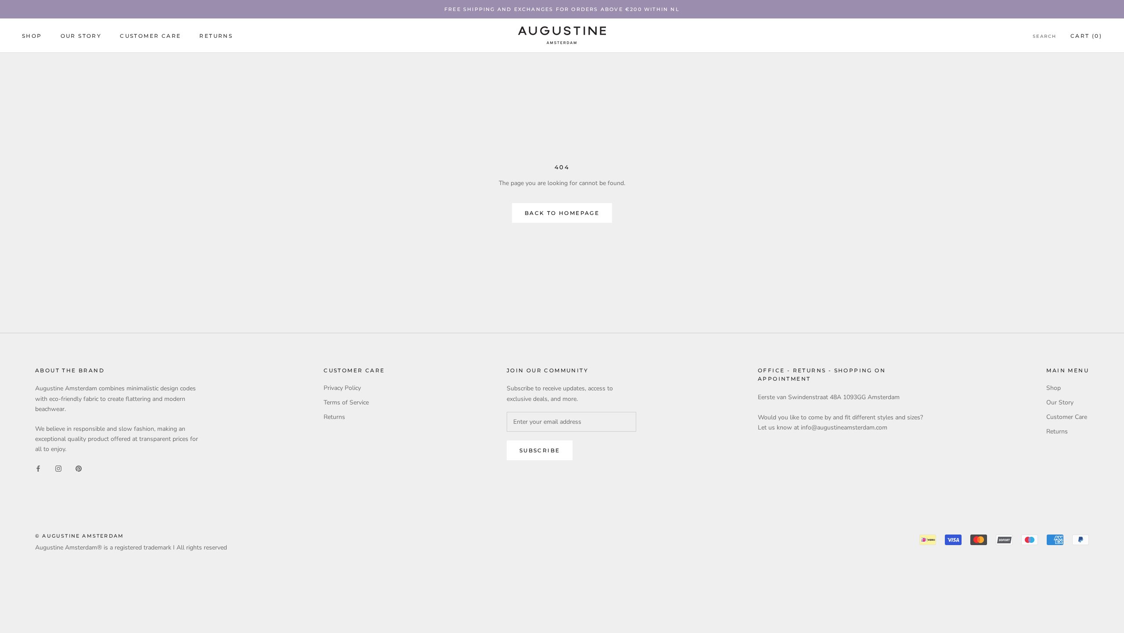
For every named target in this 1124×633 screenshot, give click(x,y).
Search (1044, 36)
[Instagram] (58, 468)
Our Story (81, 36)
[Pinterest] (79, 468)
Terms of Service (346, 402)
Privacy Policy (342, 388)
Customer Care (150, 36)
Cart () (1086, 36)
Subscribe (539, 450)
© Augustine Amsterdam (79, 536)
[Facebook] (38, 468)
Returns (216, 36)
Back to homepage (562, 213)
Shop (32, 36)
